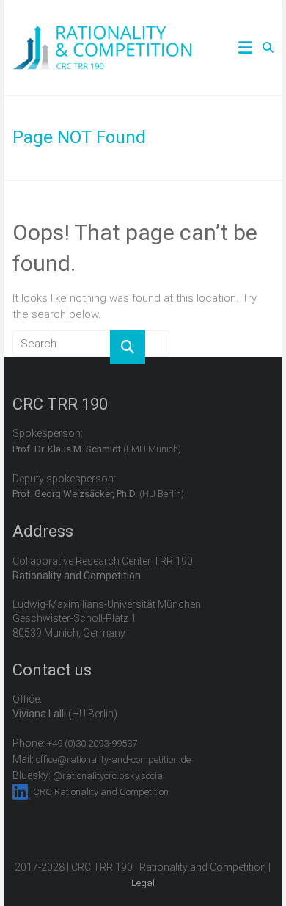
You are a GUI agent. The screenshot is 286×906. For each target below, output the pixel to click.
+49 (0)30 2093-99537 (92, 743)
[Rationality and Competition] (102, 33)
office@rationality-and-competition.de (113, 759)
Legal (143, 882)
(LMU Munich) (96, 448)
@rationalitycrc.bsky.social (109, 775)
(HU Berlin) (98, 493)
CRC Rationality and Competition (101, 791)
